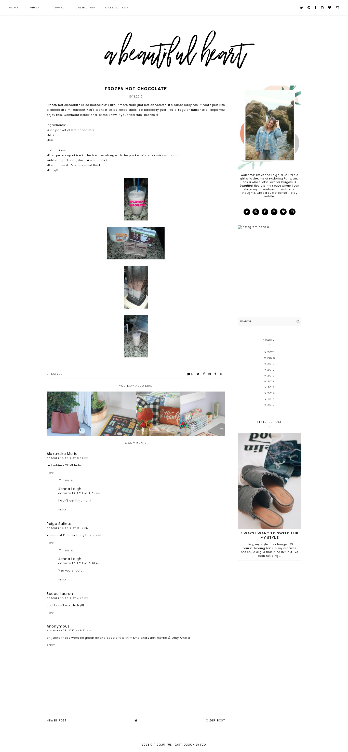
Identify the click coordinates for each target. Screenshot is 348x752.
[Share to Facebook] (204, 374)
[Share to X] (198, 374)
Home (14, 7)
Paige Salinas (59, 523)
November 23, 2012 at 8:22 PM (69, 630)
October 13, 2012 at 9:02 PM (68, 458)
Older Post (215, 720)
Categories (115, 7)
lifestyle (54, 373)
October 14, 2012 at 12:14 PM (68, 528)
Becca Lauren (60, 593)
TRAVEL (58, 7)
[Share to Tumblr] (215, 374)
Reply (51, 472)
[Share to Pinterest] (209, 374)
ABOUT (35, 7)
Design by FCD (195, 745)
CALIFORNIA (85, 7)
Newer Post (56, 720)
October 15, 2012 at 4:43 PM (68, 598)
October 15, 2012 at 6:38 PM (79, 563)
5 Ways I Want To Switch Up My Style (269, 535)
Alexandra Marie (62, 453)
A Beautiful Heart (168, 745)
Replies (68, 480)
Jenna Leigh (70, 488)
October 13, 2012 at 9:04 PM (79, 493)
